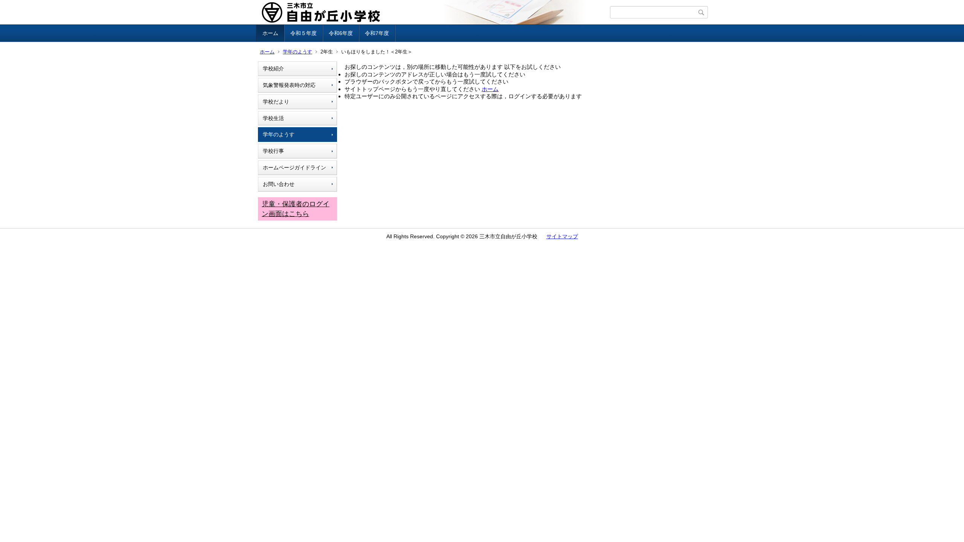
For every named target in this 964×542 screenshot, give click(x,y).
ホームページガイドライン (294, 167)
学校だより (276, 102)
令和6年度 (341, 33)
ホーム (270, 33)
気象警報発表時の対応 (289, 85)
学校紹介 (273, 68)
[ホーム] (434, 12)
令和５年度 (303, 33)
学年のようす (297, 52)
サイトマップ (562, 236)
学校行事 (273, 151)
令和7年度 (377, 33)
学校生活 (273, 118)
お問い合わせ (278, 184)
